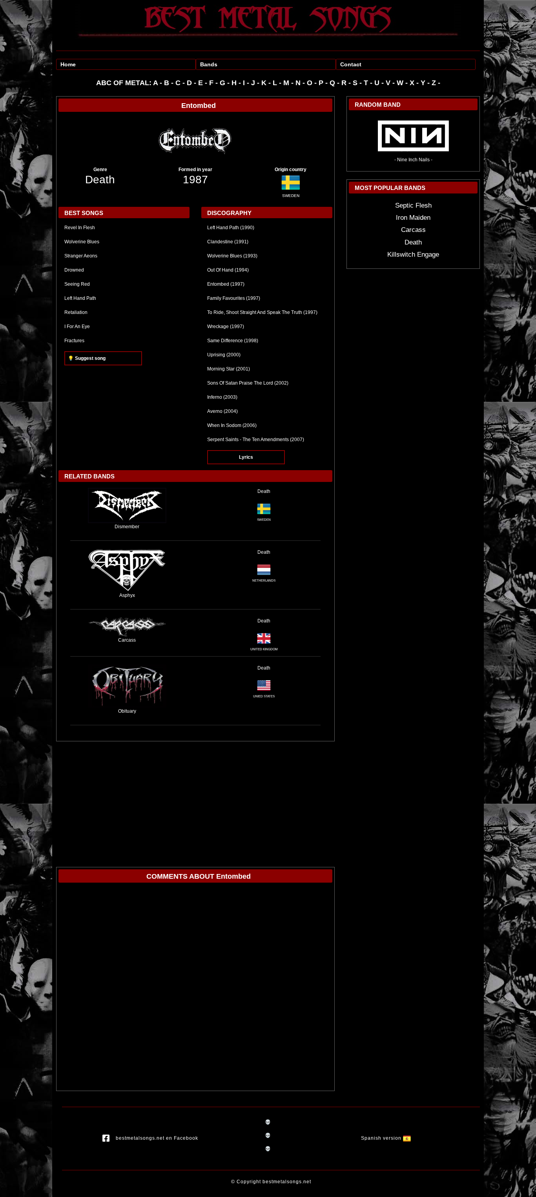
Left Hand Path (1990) (230, 227)
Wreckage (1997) (225, 326)
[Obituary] (127, 685)
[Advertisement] (195, 800)
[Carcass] (127, 627)
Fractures (74, 340)
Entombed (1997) (225, 284)
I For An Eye (77, 326)
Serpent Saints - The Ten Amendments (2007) (255, 439)
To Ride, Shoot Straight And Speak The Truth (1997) (262, 312)
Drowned (74, 270)
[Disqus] (195, 988)
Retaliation (76, 312)
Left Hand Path (80, 298)
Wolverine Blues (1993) (232, 256)
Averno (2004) (222, 411)
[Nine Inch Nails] (413, 136)
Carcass (413, 230)
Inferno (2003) (222, 397)
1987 (195, 179)
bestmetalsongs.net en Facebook (157, 1138)
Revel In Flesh (79, 227)
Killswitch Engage (413, 254)
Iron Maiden (413, 217)
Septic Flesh (413, 205)
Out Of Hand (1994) (228, 270)
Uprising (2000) (224, 355)
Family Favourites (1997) (233, 298)
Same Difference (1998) (232, 340)
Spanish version (382, 1138)
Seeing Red (77, 284)
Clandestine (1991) (227, 242)
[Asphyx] (127, 570)
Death (100, 179)
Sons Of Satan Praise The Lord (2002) (247, 383)
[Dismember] (127, 505)
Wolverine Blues (81, 242)
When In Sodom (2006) (232, 425)
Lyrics (246, 457)
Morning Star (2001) (228, 369)
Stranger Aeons (80, 256)
